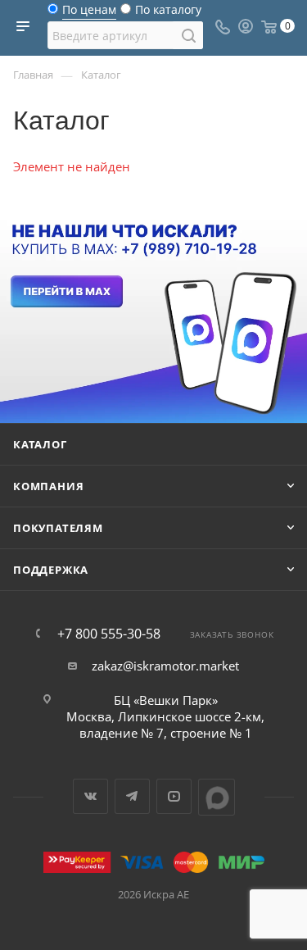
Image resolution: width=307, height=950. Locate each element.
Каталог (40, 444)
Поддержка (50, 569)
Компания (48, 486)
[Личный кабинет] (245, 28)
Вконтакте (90, 796)
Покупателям (58, 527)
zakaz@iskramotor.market (165, 665)
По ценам (89, 13)
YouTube (174, 796)
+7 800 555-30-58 (108, 633)
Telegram (132, 796)
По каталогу (168, 13)
